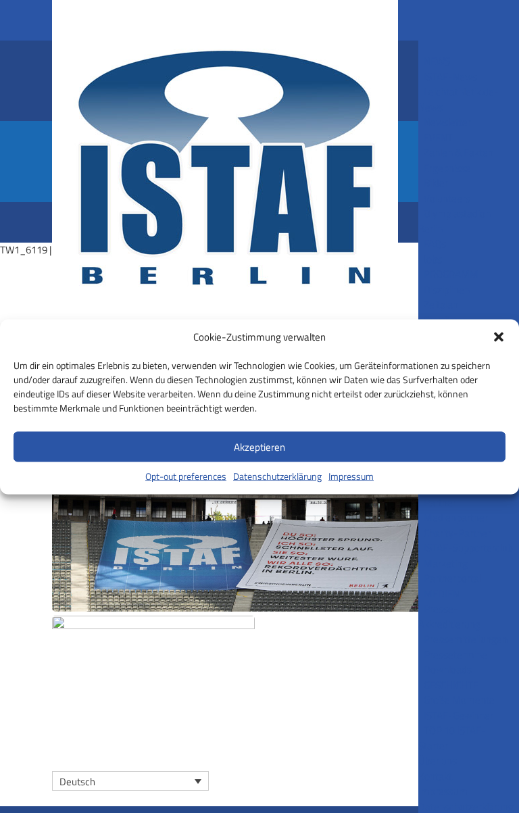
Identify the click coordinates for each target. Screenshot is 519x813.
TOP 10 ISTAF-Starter (452, 738)
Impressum (351, 476)
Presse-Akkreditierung (449, 616)
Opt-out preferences (185, 476)
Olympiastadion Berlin (454, 221)
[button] (498, 336)
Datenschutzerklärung (277, 476)
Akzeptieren (259, 446)
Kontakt (435, 776)
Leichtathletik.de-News (458, 99)
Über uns (437, 760)
